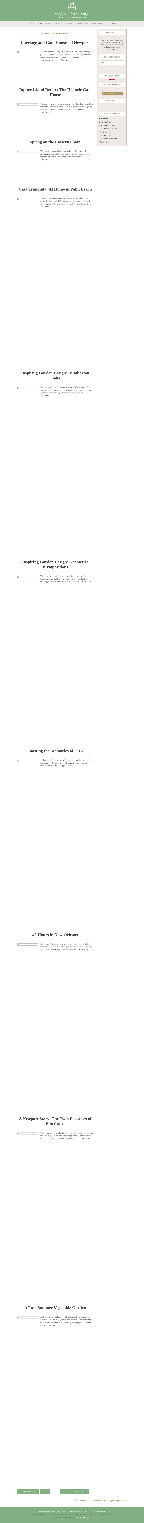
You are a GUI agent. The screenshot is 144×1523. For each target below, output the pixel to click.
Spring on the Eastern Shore (55, 142)
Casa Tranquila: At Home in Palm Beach (55, 189)
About (31, 23)
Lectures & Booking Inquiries (52, 1511)
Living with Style (99, 23)
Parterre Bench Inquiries (78, 1511)
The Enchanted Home (108, 129)
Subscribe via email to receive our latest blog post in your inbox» (101, 1500)
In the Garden (44, 23)
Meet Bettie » (112, 49)
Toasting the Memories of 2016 (55, 751)
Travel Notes (82, 23)
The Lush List (105, 135)
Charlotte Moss (105, 118)
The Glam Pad (105, 132)
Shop (113, 23)
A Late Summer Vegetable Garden (55, 1307)
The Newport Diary (63, 23)
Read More (65, 60)
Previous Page (29, 1491)
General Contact (97, 1511)
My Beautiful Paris (106, 125)
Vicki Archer (104, 142)
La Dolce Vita (104, 122)
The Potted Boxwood (108, 138)
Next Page (79, 1491)
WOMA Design (82, 1517)
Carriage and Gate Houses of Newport (55, 42)
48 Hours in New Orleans (55, 934)
